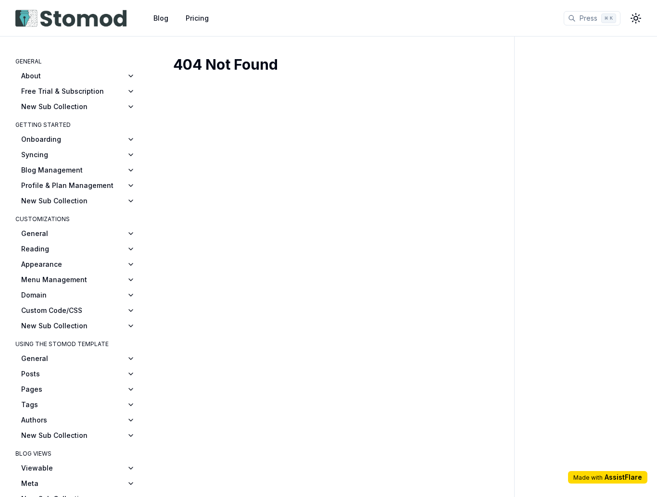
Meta (29, 483)
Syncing (34, 154)
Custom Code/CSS (51, 310)
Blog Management (52, 170)
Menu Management (54, 279)
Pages (31, 389)
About (31, 76)
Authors (34, 420)
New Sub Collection (54, 106)
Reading (35, 249)
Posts (30, 374)
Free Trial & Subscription (62, 91)
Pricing (197, 18)
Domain (34, 295)
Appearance (41, 264)
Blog (160, 18)
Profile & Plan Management (67, 185)
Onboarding (41, 139)
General (34, 233)
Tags (29, 404)
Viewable (37, 468)
